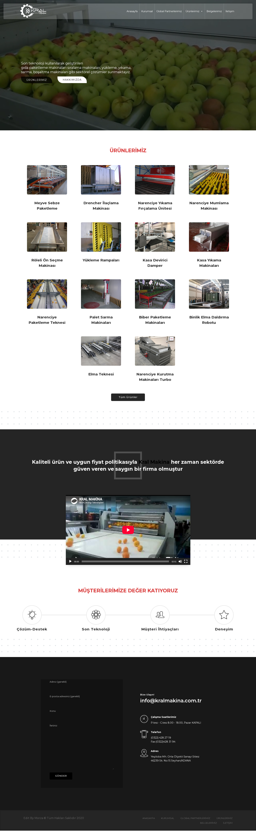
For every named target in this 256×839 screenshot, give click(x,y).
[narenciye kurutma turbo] (155, 351)
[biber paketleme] (155, 294)
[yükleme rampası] (101, 237)
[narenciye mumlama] (209, 179)
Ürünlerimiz (192, 11)
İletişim (230, 11)
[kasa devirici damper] (155, 237)
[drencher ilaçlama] (101, 179)
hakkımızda (72, 79)
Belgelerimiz (214, 11)
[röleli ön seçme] (47, 237)
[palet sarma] (101, 294)
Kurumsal (147, 11)
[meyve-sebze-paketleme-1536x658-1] (47, 179)
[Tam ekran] (186, 561)
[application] (128, 530)
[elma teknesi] (101, 351)
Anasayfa (132, 11)
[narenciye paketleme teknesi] (47, 294)
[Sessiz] (180, 561)
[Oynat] (70, 561)
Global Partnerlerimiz (169, 11)
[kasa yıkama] (209, 237)
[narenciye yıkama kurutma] (155, 179)
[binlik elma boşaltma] (209, 294)
